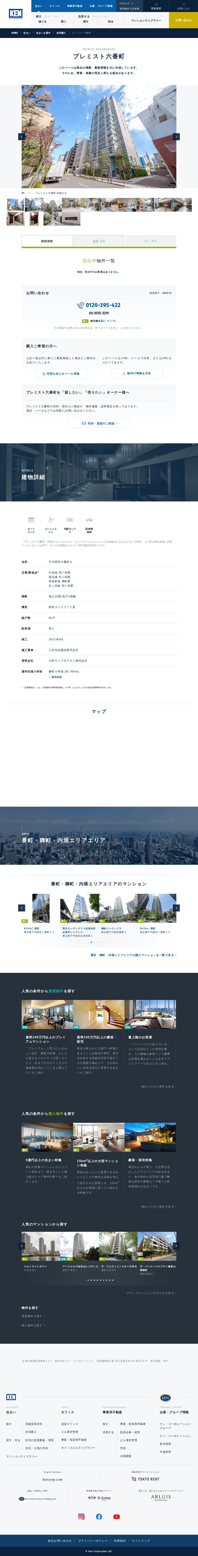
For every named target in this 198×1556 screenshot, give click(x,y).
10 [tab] (113, 1280)
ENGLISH (124, 3)
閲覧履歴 (156, 8)
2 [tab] (94, 942)
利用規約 (120, 1540)
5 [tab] (103, 942)
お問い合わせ (183, 20)
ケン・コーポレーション (175, 1435)
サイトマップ (141, 1540)
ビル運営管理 (69, 1431)
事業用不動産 (75, 6)
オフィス (55, 6)
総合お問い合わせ (60, 1540)
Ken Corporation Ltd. (15, 14)
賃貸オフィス (69, 1423)
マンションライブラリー (146, 20)
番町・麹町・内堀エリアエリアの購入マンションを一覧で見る (132, 955)
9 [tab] (109, 1280)
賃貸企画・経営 (130, 1432)
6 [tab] (106, 942)
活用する (84, 16)
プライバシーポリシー (93, 1540)
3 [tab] (97, 942)
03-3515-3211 (99, 313)
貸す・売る (13, 1440)
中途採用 (165, 1451)
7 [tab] (103, 1280)
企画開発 (125, 1456)
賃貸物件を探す (32, 1316)
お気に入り (183, 8)
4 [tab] (100, 942)
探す (39, 16)
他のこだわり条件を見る (157, 1086)
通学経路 (57, 677)
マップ (111, 321)
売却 (123, 1448)
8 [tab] (106, 1280)
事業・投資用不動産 (74, 1439)
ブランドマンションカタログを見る (150, 1293)
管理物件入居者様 (129, 8)
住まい (39, 6)
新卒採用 (165, 1443)
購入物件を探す (32, 1325)
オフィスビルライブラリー (78, 1447)
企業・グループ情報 (101, 6)
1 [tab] (91, 942)
